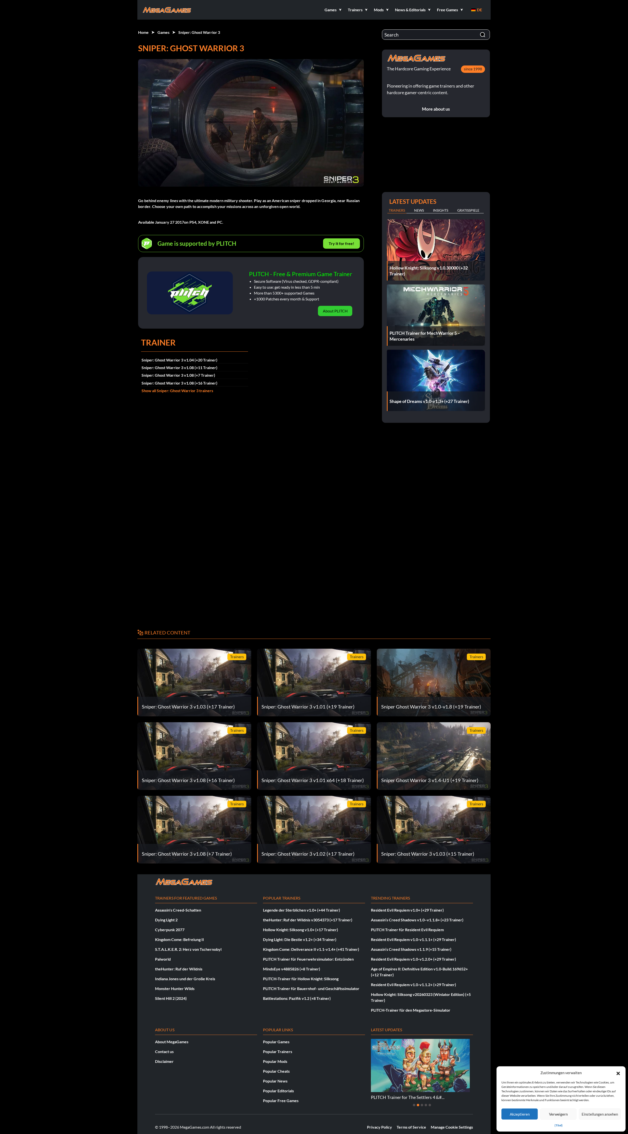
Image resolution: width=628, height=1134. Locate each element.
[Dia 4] (426, 1105)
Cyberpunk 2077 (169, 929)
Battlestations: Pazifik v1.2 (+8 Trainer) (297, 998)
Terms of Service (411, 1127)
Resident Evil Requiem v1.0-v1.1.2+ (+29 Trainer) (413, 984)
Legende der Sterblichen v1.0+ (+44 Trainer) (301, 910)
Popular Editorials (278, 1090)
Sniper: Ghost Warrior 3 (199, 32)
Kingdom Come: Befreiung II (179, 939)
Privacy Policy (379, 1127)
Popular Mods (275, 1061)
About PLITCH (335, 311)
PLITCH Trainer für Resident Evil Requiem (407, 929)
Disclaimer (164, 1061)
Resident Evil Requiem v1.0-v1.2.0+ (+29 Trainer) (413, 959)
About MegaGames (171, 1041)
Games (163, 32)
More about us (436, 109)
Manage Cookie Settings (452, 1127)
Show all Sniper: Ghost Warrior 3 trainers (177, 390)
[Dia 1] (414, 1105)
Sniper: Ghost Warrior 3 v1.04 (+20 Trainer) (179, 360)
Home (143, 32)
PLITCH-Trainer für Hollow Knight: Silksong (301, 978)
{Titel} (559, 1125)
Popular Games (276, 1041)
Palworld (163, 959)
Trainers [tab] (397, 210)
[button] (618, 1072)
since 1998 (473, 68)
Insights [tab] (440, 210)
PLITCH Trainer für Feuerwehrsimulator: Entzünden (308, 959)
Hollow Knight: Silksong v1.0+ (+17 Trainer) (300, 929)
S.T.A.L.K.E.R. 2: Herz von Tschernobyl (188, 949)
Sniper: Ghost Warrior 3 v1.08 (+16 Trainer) (179, 383)
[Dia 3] (422, 1105)
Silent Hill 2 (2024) (171, 998)
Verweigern (558, 1114)
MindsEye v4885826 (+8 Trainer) (291, 968)
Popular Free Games (281, 1100)
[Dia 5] (430, 1105)
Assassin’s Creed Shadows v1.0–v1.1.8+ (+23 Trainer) (417, 919)
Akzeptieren (520, 1114)
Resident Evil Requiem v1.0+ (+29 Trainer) (407, 910)
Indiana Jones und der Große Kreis (185, 978)
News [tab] (419, 210)
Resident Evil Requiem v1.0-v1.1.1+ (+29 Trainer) (413, 939)
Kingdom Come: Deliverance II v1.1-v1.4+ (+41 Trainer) (311, 949)
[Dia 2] (418, 1105)
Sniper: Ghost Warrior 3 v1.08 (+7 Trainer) (178, 375)
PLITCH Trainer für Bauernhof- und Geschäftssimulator (311, 988)
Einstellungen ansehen (600, 1114)
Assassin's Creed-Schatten (178, 910)
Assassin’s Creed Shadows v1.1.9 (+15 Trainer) (411, 949)
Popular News (275, 1081)
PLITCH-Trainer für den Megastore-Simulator (410, 1010)
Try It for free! (341, 243)
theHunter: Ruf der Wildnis (178, 968)
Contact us (164, 1051)
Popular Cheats (276, 1071)
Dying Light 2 (166, 919)
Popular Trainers (277, 1051)
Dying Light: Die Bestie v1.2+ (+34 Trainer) (299, 939)
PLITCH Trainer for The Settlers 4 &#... (406, 1097)
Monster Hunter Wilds (175, 988)
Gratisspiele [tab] (468, 210)
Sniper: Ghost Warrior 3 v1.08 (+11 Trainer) (179, 367)
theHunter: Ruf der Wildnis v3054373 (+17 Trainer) (307, 919)
